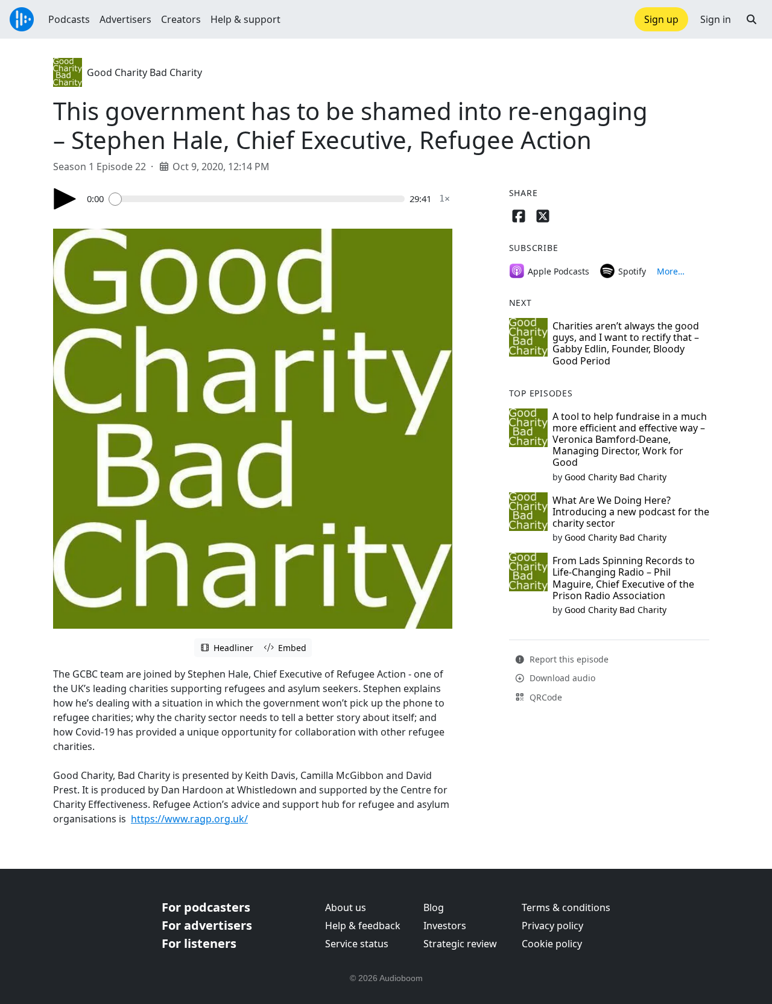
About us (345, 907)
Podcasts (69, 19)
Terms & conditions (566, 907)
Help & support (245, 19)
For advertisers (207, 925)
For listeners (199, 943)
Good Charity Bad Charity (144, 72)
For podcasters (206, 907)
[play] (65, 198)
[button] (751, 19)
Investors (444, 925)
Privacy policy (552, 925)
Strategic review (460, 943)
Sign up (661, 19)
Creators (181, 19)
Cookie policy (552, 943)
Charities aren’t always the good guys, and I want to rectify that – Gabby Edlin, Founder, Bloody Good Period (625, 343)
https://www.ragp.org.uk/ (189, 818)
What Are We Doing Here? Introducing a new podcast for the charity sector (630, 512)
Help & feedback (362, 925)
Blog (433, 907)
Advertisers (125, 19)
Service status (356, 943)
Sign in (715, 19)
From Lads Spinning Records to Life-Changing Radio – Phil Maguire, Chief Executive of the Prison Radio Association (623, 578)
